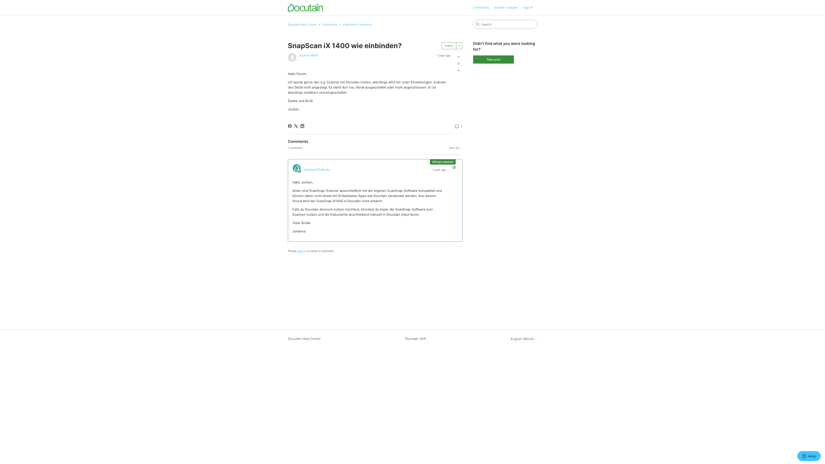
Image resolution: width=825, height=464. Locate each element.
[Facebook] (290, 126)
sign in (302, 251)
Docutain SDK (415, 339)
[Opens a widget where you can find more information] (809, 456)
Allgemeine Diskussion (358, 24)
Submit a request (506, 7)
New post (493, 59)
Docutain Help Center (302, 24)
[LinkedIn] (302, 126)
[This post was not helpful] (458, 70)
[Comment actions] (454, 167)
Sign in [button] (528, 7)
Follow (449, 45)
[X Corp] (296, 126)
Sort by (454, 148)
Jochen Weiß (308, 55)
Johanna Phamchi (316, 170)
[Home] (305, 8)
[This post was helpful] (458, 57)
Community (481, 7)
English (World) (523, 339)
